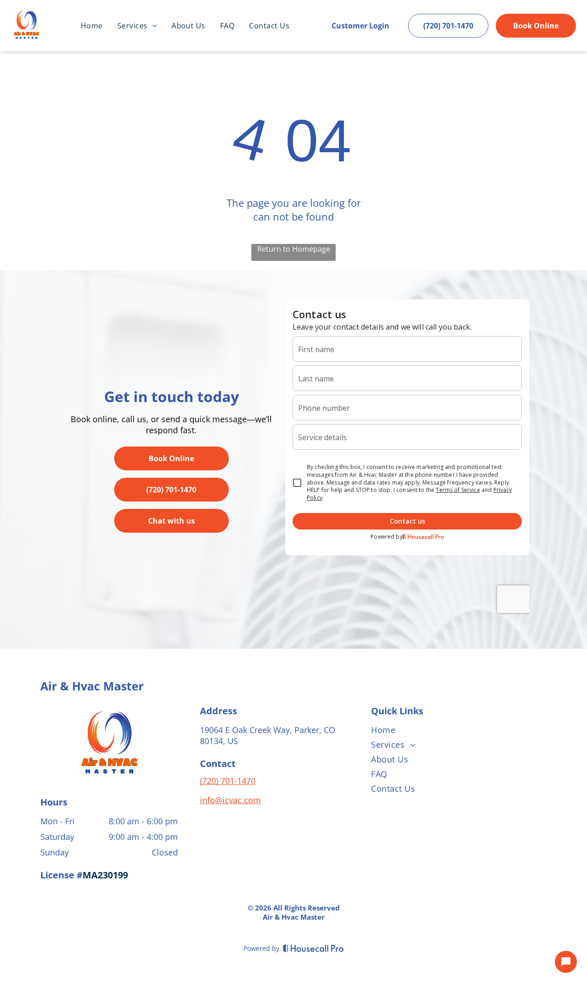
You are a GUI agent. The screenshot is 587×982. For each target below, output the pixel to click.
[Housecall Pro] (313, 948)
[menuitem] (91, 25)
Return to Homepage (293, 249)
